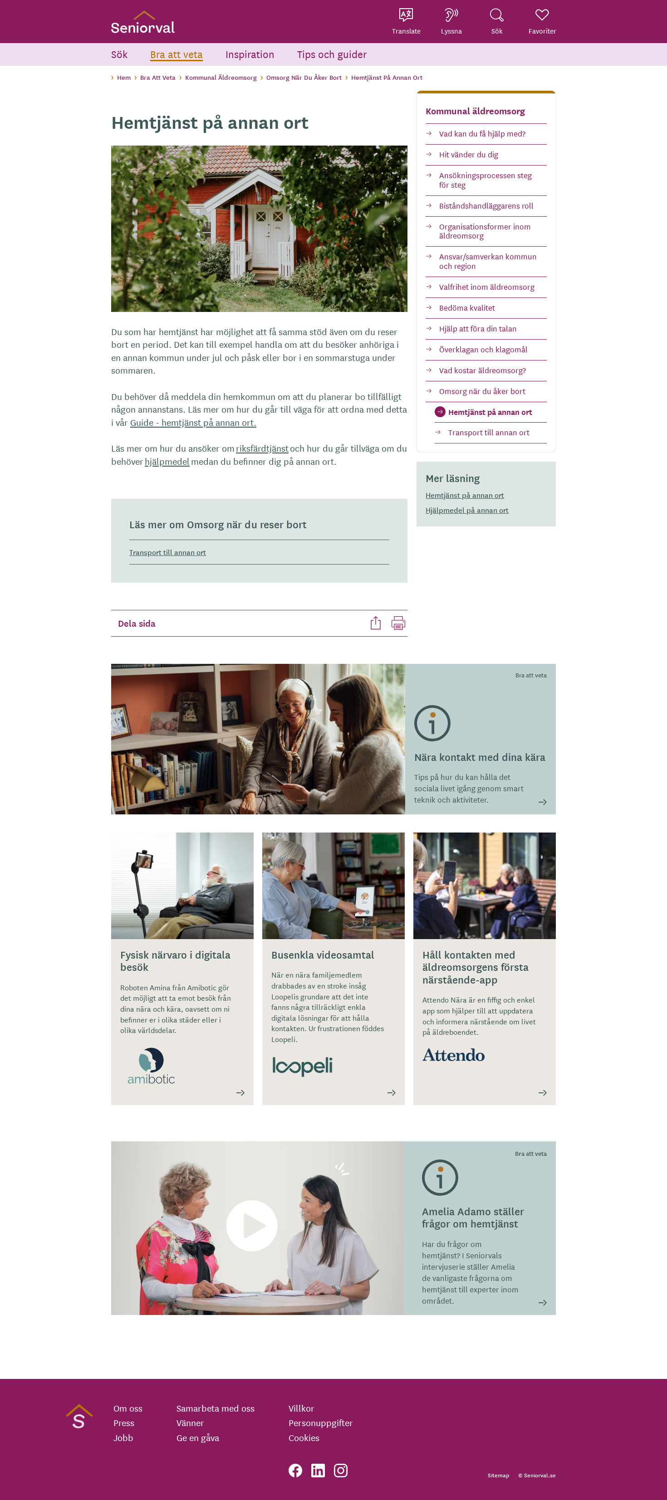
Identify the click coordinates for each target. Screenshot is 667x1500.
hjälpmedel (167, 461)
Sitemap (498, 1475)
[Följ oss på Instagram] (341, 1470)
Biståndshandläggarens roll (486, 205)
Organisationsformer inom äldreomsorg (485, 230)
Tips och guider (332, 54)
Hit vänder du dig (468, 154)
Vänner (190, 1422)
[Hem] (143, 21)
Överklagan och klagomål (483, 349)
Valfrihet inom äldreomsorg (487, 286)
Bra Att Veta (158, 77)
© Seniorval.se (537, 1475)
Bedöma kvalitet (467, 307)
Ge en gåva (198, 1437)
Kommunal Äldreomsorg (221, 77)
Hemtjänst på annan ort (490, 411)
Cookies (304, 1437)
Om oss (127, 1408)
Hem (124, 77)
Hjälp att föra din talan (478, 328)
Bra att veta (176, 54)
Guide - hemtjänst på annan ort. (193, 422)
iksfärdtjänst (262, 447)
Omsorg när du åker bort (482, 390)
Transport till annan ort (489, 432)
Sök (119, 54)
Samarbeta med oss (216, 1408)
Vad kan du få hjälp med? (482, 133)
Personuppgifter (321, 1422)
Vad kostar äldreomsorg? (482, 369)
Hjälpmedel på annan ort (467, 509)
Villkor (301, 1408)
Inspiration (250, 54)
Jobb (123, 1437)
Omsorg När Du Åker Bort (304, 77)
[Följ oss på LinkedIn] (318, 1470)
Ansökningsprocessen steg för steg (485, 179)
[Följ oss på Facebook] (295, 1470)
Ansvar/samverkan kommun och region (488, 260)
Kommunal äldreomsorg (475, 110)
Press (123, 1422)
